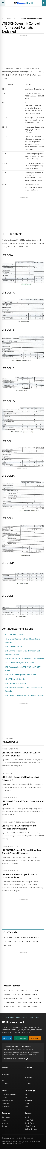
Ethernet (27, 995)
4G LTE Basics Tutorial (14, 634)
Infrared (36, 999)
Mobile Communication (26, 822)
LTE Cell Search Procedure (15, 683)
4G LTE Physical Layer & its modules (19, 663)
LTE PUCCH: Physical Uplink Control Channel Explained (19, 876)
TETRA (34, 995)
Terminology (10, 18)
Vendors (5, 1090)
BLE (36, 991)
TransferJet (30, 991)
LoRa (25, 999)
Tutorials (6, 773)
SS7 (30, 1002)
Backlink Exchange (31, 1129)
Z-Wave (16, 937)
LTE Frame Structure (13, 646)
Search (4, 1120)
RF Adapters (6, 1106)
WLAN (10, 941)
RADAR (28, 941)
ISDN (11, 991)
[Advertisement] (23, 49)
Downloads (6, 1117)
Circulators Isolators (9, 1094)
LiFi (21, 999)
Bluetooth (24, 937)
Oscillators (5, 1103)
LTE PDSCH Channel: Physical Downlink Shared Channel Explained (21, 851)
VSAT (20, 1002)
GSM (31, 937)
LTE (17, 18)
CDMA (27, 1103)
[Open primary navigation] (2, 3)
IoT (17, 798)
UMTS (36, 937)
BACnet (20, 995)
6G (26, 1075)
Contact (4, 1126)
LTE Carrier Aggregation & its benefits (20, 675)
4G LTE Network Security (15, 679)
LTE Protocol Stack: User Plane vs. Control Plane (24, 658)
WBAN (22, 991)
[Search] (44, 3)
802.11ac (17, 941)
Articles (5, 1068)
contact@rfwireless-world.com (14, 1059)
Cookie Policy (29, 1123)
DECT (5, 991)
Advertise (5, 1123)
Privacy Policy (29, 1120)
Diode (25, 1002)
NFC (30, 999)
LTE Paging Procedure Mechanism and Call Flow (24, 695)
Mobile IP (35, 1006)
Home (3, 18)
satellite (35, 941)
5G (4, 937)
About (27, 1117)
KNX (24, 1006)
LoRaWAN (5, 1084)
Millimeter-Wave (7, 1100)
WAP (29, 1006)
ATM (16, 991)
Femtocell (7, 995)
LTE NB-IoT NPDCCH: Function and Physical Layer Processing (19, 827)
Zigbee (9, 937)
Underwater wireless (11, 999)
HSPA (14, 995)
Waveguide (7, 945)
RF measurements (10, 1002)
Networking (37, 1002)
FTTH (19, 1006)
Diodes (4, 1097)
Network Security (9, 1006)
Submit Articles (30, 1126)
